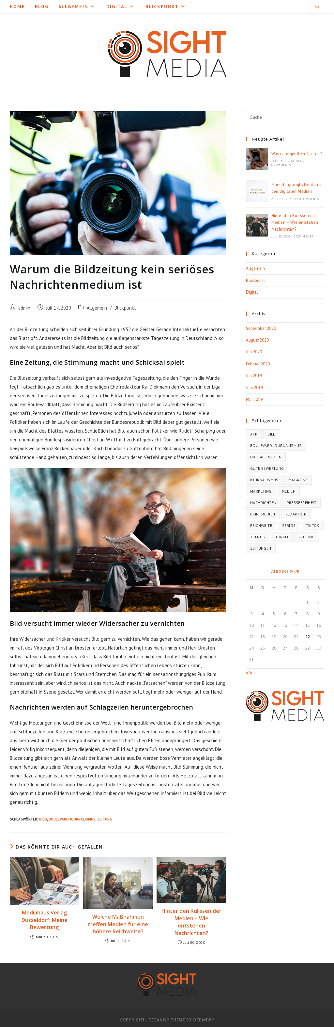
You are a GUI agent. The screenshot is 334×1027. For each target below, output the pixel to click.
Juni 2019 (254, 388)
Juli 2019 (254, 375)
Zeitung (104, 819)
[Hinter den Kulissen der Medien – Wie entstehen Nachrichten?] (257, 225)
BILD (43, 819)
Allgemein (97, 308)
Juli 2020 (254, 352)
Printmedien (262, 514)
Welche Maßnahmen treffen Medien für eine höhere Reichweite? (118, 924)
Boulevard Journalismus (72, 819)
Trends (257, 536)
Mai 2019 (254, 399)
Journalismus (264, 479)
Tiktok (312, 525)
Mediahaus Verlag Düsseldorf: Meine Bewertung (45, 920)
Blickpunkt (125, 308)
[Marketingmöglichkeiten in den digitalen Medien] (257, 191)
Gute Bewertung (267, 468)
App (253, 434)
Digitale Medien (265, 456)
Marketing (261, 491)
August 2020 (257, 340)
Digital (252, 292)
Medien (289, 491)
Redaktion (296, 514)
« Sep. (251, 672)
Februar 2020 (258, 364)
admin (24, 308)
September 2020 (261, 328)
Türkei (281, 536)
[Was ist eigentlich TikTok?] (257, 159)
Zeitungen (260, 548)
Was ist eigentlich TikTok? (296, 154)
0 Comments (281, 165)
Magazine (298, 479)
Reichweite (261, 525)
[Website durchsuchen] (317, 7)
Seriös (289, 525)
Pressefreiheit (302, 502)
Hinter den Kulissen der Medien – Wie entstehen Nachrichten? (191, 921)
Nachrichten (263, 502)
